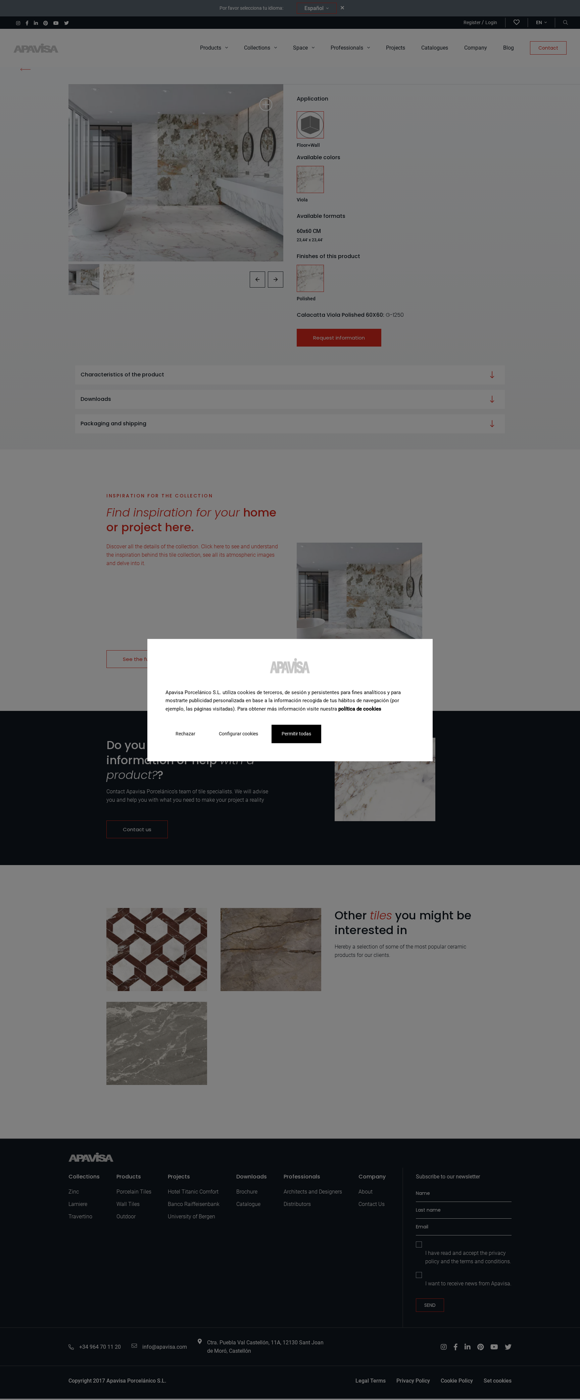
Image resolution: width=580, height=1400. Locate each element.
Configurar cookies (238, 733)
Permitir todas (296, 733)
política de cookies (359, 709)
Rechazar (185, 733)
